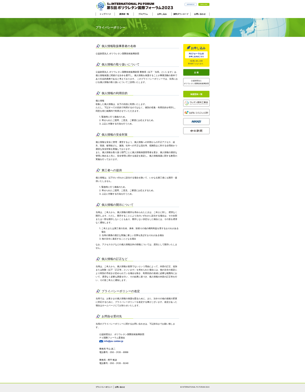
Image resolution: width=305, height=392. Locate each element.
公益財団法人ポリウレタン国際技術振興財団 (196, 82)
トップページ (105, 14)
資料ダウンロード (181, 14)
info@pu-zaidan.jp (113, 341)
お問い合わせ (200, 14)
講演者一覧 (124, 14)
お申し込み (162, 14)
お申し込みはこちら (196, 55)
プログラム (143, 14)
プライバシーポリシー (104, 387)
